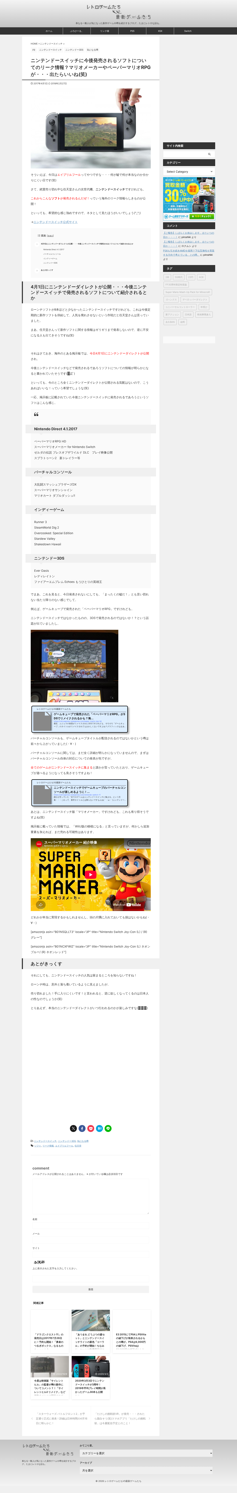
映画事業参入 (204, 314)
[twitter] (73, 1128)
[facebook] (82, 1128)
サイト (36, 1248)
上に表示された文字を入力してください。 (55, 1268)
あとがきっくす (47, 270)
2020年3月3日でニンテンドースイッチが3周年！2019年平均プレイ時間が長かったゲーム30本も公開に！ (90, 1388)
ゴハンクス (171, 299)
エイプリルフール (64, 1145)
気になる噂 (82, 1141)
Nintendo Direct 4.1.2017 (53, 249)
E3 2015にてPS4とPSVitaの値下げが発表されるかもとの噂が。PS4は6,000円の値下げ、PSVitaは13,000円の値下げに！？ (131, 1342)
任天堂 (78, 1145)
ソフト (37, 1145)
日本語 (188, 314)
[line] (108, 1128)
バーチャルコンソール (52, 254)
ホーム (49, 31)
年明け (204, 307)
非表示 (50, 236)
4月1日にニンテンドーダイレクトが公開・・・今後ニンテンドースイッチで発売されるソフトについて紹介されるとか (87, 244)
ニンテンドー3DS (50, 263)
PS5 (132, 31)
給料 (182, 322)
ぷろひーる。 (77, 31)
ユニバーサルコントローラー (180, 307)
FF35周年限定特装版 (176, 284)
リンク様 (104, 31)
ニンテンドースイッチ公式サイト (55, 222)
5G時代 (179, 277)
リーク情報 (48, 1145)
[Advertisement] (60, 1042)
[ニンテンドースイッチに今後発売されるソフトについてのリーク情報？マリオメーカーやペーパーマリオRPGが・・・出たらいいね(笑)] (99, 1128)
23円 (190, 277)
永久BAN (170, 322)
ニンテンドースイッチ (45, 1141)
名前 (34, 1219)
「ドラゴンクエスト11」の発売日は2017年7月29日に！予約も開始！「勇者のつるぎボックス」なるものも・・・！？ (48, 1342)
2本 (167, 277)
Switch (188, 31)
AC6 (201, 277)
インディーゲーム (50, 258)
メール (36, 1233)
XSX (160, 31)
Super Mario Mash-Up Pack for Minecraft (188, 292)
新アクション (172, 314)
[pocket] (90, 1128)
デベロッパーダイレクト (195, 299)
